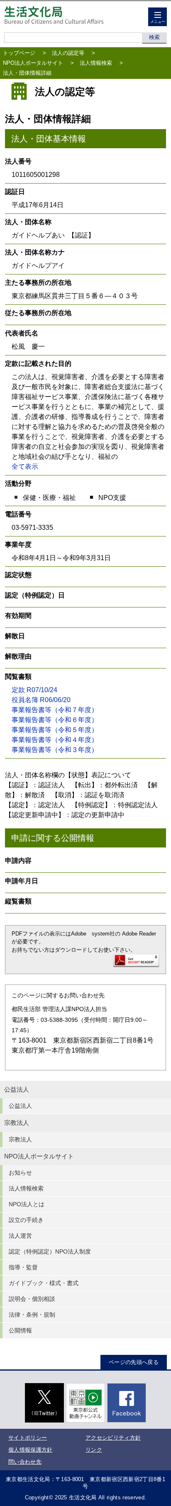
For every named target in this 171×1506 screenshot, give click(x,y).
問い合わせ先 (25, 1462)
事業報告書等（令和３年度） (55, 749)
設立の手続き (26, 1220)
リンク (94, 1450)
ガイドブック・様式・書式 (43, 1283)
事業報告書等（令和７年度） (55, 709)
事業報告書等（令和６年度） (55, 719)
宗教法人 (16, 1122)
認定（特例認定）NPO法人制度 (50, 1251)
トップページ (19, 53)
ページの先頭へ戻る (134, 1362)
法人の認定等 (68, 53)
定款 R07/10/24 (34, 689)
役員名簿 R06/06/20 (41, 699)
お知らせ (20, 1172)
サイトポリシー (27, 1438)
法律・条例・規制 (32, 1314)
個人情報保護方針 (30, 1450)
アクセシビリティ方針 (113, 1438)
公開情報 (20, 1330)
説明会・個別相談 (32, 1298)
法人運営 (20, 1235)
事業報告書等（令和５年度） (55, 729)
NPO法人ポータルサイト (33, 63)
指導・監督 (23, 1267)
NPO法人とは (26, 1204)
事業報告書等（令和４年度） (55, 739)
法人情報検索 (96, 63)
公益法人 (16, 1089)
